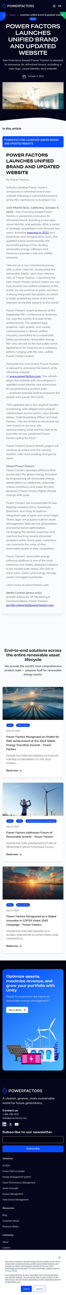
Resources (8, 1208)
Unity (19, 821)
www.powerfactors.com (25, 376)
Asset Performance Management (18, 1183)
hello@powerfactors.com (14, 1118)
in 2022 (44, 233)
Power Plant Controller (13, 1171)
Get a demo (15, 1009)
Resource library (10, 1227)
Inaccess (32, 233)
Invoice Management (12, 1194)
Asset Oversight (10, 1188)
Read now (12, 770)
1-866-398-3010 (10, 1114)
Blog (4, 1215)
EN (59, 6)
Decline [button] (39, 1288)
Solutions (7, 1158)
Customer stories (10, 1221)
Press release (23, 725)
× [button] (59, 1256)
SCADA (6, 1166)
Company (8, 1235)
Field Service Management (15, 1200)
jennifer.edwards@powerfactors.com (30, 605)
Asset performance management (41, 821)
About (5, 1242)
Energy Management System (16, 1177)
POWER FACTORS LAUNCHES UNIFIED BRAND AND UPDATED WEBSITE (31, 141)
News (13, 15)
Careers (6, 1248)
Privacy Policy (11, 1270)
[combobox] (60, 6)
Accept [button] (26, 1288)
